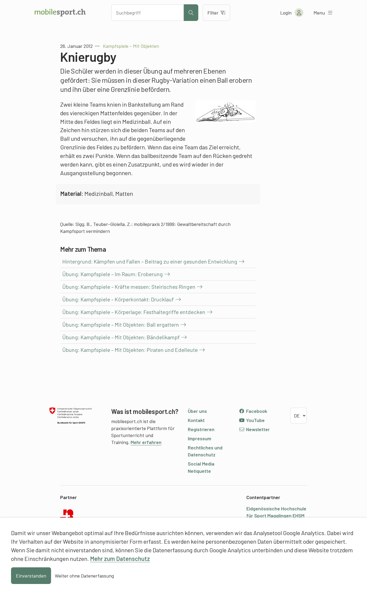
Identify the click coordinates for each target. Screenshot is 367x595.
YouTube (255, 420)
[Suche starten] (191, 12)
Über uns (197, 411)
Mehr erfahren (146, 442)
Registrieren (201, 429)
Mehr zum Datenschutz (120, 558)
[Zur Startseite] (60, 12)
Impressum (199, 438)
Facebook (256, 411)
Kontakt (196, 420)
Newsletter (257, 429)
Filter (212, 13)
